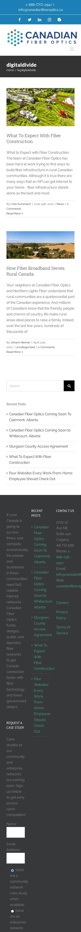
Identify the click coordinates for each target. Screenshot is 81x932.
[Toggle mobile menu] (72, 49)
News (60, 204)
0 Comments (46, 347)
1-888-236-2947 (63, 557)
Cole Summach (21, 204)
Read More (13, 213)
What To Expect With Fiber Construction (41, 657)
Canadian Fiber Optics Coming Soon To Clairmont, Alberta (41, 544)
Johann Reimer (20, 342)
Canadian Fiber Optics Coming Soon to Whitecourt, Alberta (41, 589)
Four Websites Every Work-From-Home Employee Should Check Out (41, 705)
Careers (62, 603)
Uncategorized (25, 347)
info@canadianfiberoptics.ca (40, 10)
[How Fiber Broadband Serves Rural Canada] (40, 245)
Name (12, 824)
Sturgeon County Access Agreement (38, 446)
